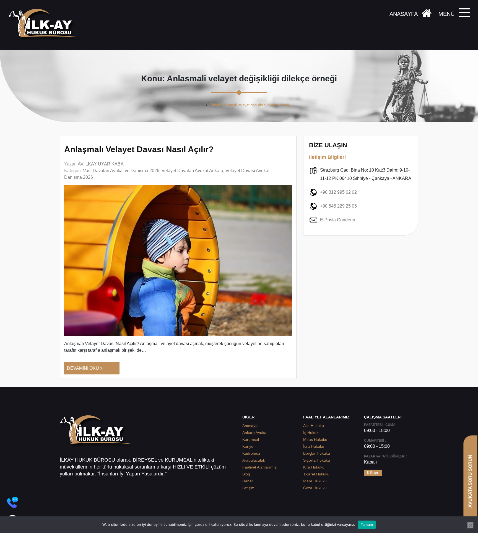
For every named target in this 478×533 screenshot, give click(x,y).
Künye (373, 472)
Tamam (367, 524)
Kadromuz (251, 453)
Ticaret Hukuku (316, 474)
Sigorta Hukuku (316, 460)
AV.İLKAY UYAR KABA (101, 164)
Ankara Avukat (254, 432)
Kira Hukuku (313, 467)
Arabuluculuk (253, 460)
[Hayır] (470, 525)
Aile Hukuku (313, 425)
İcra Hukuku (313, 446)
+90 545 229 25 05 (338, 206)
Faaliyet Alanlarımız (259, 467)
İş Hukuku (312, 432)
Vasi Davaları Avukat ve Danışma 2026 (121, 170)
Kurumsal (250, 439)
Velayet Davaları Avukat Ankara (192, 170)
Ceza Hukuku (315, 488)
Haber (247, 481)
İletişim (248, 488)
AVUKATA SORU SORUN (470, 481)
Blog (246, 474)
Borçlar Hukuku (316, 453)
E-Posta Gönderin (337, 220)
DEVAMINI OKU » (85, 368)
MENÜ (446, 14)
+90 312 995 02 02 (338, 192)
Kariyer (248, 446)
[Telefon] (12, 502)
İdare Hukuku (315, 481)
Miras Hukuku (315, 439)
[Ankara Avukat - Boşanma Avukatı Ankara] (47, 25)
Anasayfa (196, 105)
